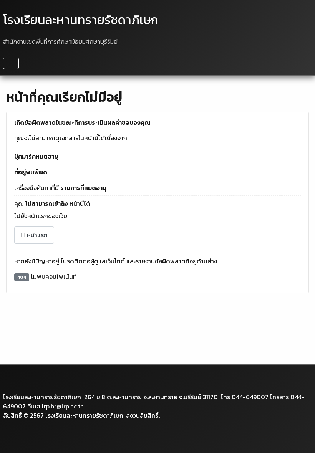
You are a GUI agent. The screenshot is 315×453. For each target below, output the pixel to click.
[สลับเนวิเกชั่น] (11, 63)
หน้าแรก (36, 235)
